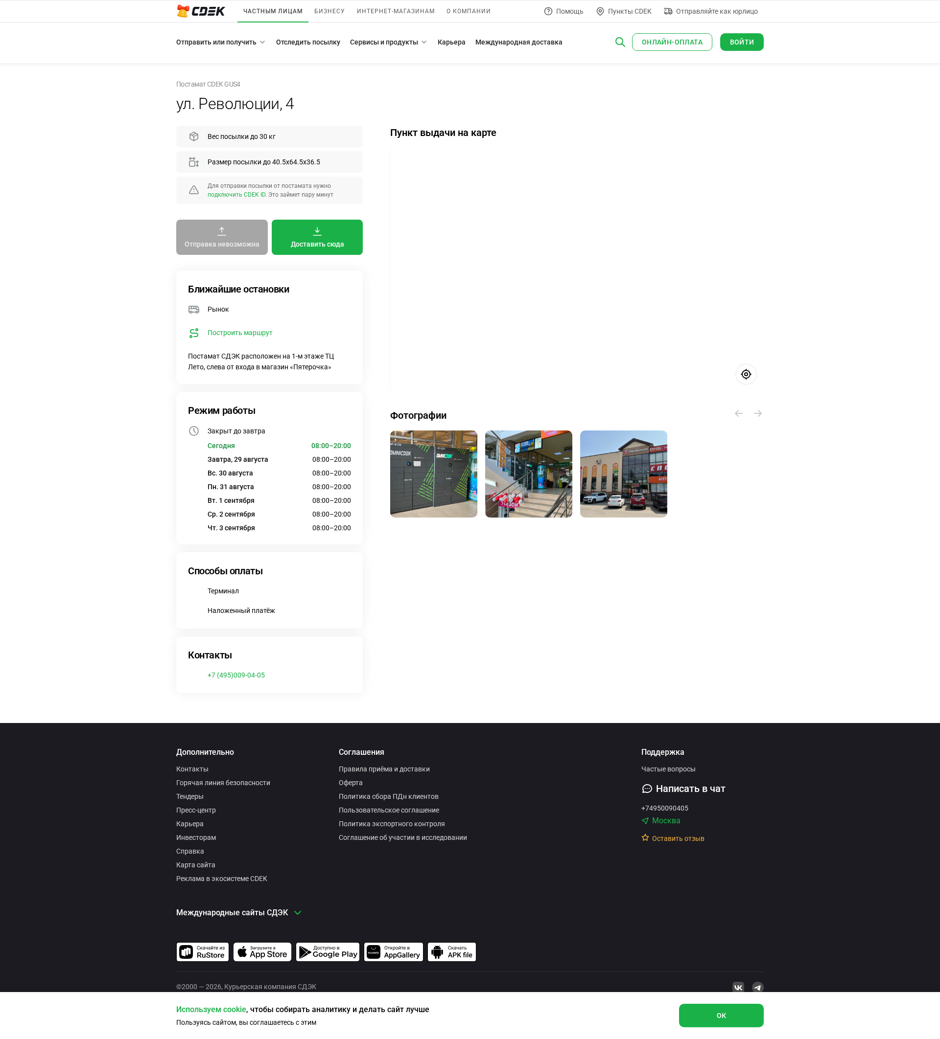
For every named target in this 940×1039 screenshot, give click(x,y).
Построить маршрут (240, 333)
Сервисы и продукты (384, 42)
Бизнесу (329, 11)
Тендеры (190, 796)
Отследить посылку (308, 42)
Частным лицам (273, 11)
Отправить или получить (216, 42)
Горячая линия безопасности (223, 783)
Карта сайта (195, 865)
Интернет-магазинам (396, 11)
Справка (190, 851)
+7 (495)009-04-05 (236, 675)
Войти (742, 42)
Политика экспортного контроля (392, 824)
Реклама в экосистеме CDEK (221, 878)
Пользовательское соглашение (389, 810)
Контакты (192, 769)
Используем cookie (211, 1009)
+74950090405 (664, 808)
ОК (722, 1015)
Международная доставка (519, 42)
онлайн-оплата (672, 42)
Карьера (452, 42)
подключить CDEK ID (236, 194)
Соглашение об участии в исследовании (403, 837)
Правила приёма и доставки (384, 769)
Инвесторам (196, 837)
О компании (468, 11)
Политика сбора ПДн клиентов (389, 796)
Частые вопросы (668, 769)
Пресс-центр (196, 810)
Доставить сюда (317, 244)
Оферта (351, 783)
